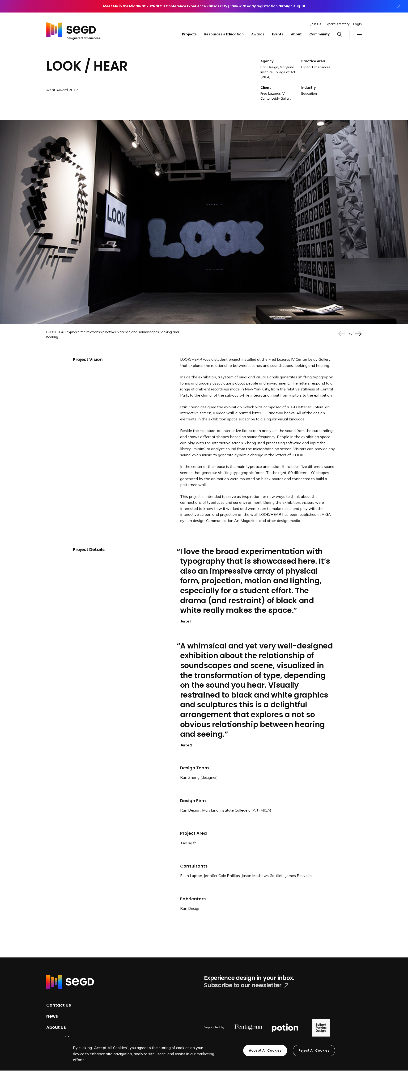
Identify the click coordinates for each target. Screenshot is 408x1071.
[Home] (73, 30)
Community (319, 34)
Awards (257, 34)
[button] (343, 34)
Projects (189, 34)
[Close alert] (399, 6)
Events (277, 34)
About (296, 34)
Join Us (315, 24)
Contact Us (58, 1005)
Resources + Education (224, 34)
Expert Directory (337, 24)
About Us (56, 1027)
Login (357, 24)
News (52, 1016)
